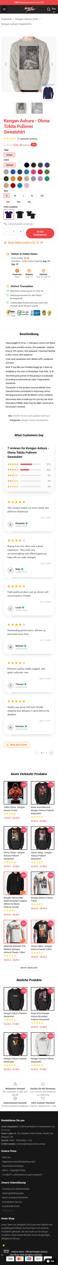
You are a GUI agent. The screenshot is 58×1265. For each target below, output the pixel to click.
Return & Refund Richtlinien (15, 1197)
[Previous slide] (6, 64)
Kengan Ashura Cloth (26, 19)
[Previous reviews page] (36, 753)
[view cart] (54, 9)
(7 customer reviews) (27, 139)
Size (6, 191)
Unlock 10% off (6, 1251)
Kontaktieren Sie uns (12, 1202)
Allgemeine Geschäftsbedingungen (18, 1161)
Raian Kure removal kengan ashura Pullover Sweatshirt (42, 810)
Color (6, 160)
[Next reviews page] (51, 753)
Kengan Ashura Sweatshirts (16, 24)
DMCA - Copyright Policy (13, 1170)
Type (6, 150)
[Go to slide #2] (37, 108)
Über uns (6, 1157)
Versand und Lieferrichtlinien (16, 1189)
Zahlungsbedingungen (13, 1193)
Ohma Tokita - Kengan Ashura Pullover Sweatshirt (14, 855)
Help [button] (52, 1261)
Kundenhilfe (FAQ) (11, 1206)
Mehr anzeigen (29, 968)
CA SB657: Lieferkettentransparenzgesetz (22, 1174)
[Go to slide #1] (21, 108)
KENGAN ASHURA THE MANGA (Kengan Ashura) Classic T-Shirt (15, 949)
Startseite (6, 19)
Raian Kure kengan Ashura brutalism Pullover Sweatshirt (40, 1016)
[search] (49, 9)
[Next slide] (52, 64)
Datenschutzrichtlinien (13, 1166)
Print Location (11, 207)
